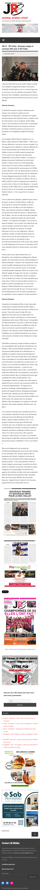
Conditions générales (8, 864)
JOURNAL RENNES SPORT (15, 18)
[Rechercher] (35, 834)
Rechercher (5, 831)
